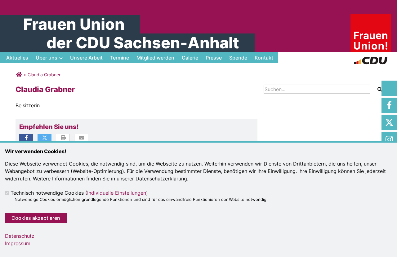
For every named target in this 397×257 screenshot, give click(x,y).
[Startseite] (370, 18)
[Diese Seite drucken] (63, 138)
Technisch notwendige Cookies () (79, 193)
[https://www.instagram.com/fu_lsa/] (389, 139)
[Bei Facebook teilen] (26, 138)
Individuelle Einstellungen (116, 193)
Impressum (17, 243)
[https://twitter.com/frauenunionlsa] (389, 122)
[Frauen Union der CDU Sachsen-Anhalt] (19, 74)
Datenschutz (19, 236)
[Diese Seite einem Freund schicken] (81, 138)
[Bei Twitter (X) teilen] (44, 138)
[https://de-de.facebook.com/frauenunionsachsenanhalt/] (389, 105)
